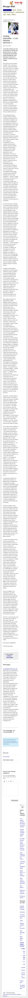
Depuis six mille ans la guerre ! (22, 892)
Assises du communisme (9, 12)
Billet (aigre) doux (21, 938)
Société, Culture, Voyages (22, 944)
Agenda (14, 9)
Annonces (19, 9)
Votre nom (5, 752)
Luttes (21, 920)
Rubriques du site (7, 9)
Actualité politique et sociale (22, 908)
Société (23, 967)
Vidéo (24, 964)
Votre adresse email (8, 760)
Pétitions (13, 14)
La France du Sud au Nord (22, 916)
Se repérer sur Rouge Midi (22, 987)
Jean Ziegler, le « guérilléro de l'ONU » (22, 856)
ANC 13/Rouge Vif (22, 932)
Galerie (8, 14)
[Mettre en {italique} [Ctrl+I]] (6, 781)
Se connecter (6, 756)
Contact (19, 994)
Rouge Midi (9, 6)
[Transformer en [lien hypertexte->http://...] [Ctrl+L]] (9, 781)
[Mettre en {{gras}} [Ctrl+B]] (4, 781)
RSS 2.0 (5, 996)
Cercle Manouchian (20, 12)
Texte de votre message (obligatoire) (9, 772)
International (23, 912)
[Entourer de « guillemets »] (13, 781)
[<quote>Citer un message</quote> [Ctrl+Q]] (11, 781)
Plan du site (6, 994)
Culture (23, 948)
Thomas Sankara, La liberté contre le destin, (22, 832)
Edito (5, 14)
